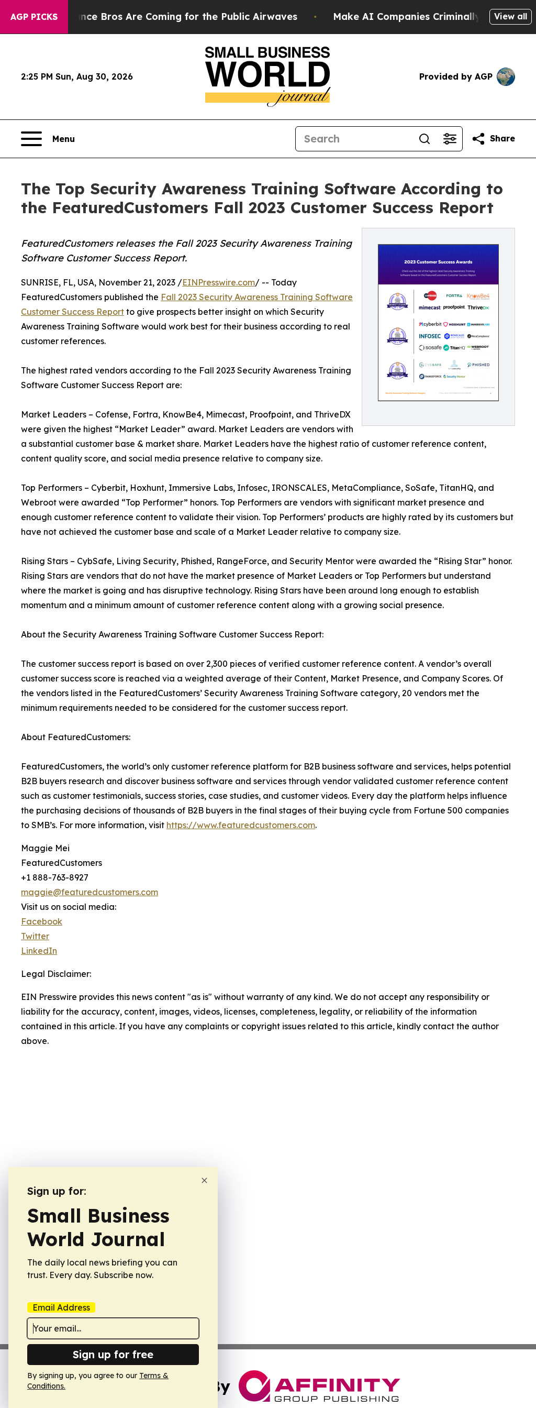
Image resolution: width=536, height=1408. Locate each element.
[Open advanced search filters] (449, 139)
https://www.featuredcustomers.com (240, 825)
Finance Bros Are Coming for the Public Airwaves (178, 16)
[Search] (424, 139)
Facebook (41, 921)
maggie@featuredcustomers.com (89, 892)
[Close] (204, 1180)
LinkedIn (39, 950)
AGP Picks (34, 17)
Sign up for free (113, 1354)
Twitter (35, 936)
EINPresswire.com (218, 282)
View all (510, 16)
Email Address (61, 1307)
